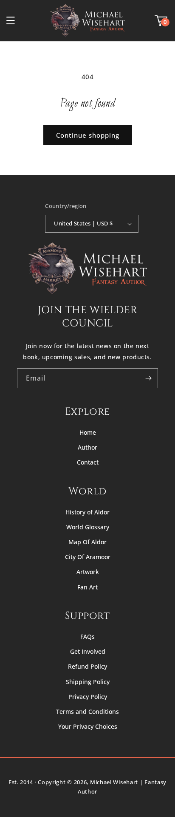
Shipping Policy (88, 682)
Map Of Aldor (87, 542)
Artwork (87, 572)
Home (87, 432)
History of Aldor (87, 512)
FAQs (87, 636)
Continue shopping (87, 135)
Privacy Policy (87, 697)
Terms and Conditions (87, 711)
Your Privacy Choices (87, 726)
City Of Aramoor (87, 557)
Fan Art (87, 587)
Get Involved (87, 651)
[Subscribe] (148, 378)
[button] (10, 20)
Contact (88, 462)
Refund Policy (87, 666)
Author (87, 447)
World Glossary (87, 527)
